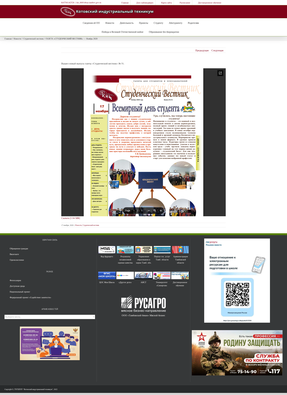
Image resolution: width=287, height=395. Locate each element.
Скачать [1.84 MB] (70, 218)
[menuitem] (123, 2)
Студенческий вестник (91, 225)
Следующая (217, 50)
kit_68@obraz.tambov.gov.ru (89, 2)
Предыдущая (202, 50)
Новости (78, 225)
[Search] (182, 31)
